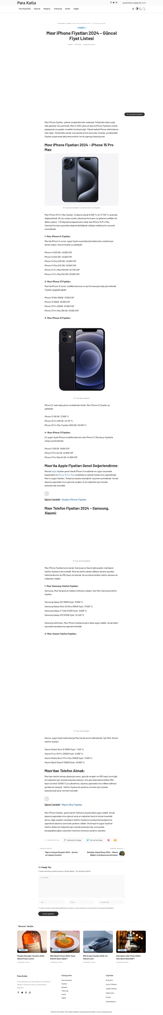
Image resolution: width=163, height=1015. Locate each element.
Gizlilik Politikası (111, 989)
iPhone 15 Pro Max (66, 475)
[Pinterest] (108, 840)
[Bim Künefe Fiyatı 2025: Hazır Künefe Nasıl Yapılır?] (65, 942)
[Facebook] (111, 2)
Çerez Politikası (111, 984)
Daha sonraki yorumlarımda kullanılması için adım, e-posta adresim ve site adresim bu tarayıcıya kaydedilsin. (77, 908)
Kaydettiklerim (111, 1002)
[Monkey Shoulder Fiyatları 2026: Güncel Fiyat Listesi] (32, 942)
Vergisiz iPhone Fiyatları (73, 499)
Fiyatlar (81, 27)
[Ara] (144, 9)
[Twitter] (113, 2)
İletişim (108, 997)
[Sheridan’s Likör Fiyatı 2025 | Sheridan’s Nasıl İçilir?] (131, 942)
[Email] (115, 840)
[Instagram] (116, 2)
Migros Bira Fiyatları (71, 804)
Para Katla (26, 2)
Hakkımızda (110, 993)
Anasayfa (109, 980)
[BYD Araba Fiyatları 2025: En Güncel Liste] (98, 942)
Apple (54, 471)
